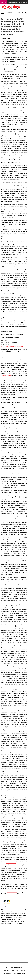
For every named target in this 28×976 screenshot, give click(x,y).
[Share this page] (26, 12)
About (7, 967)
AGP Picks (3, 2)
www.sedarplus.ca (12, 237)
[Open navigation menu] (2, 12)
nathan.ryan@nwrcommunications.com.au (12, 346)
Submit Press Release (8, 970)
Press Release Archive (16, 967)
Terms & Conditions (20, 970)
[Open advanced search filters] (22, 12)
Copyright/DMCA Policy (9, 973)
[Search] (19, 12)
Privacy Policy (21, 973)
